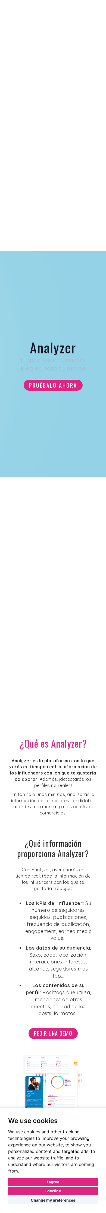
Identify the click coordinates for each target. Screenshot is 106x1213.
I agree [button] (53, 1182)
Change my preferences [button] (53, 1200)
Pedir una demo (53, 1033)
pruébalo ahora (53, 385)
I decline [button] (53, 1191)
